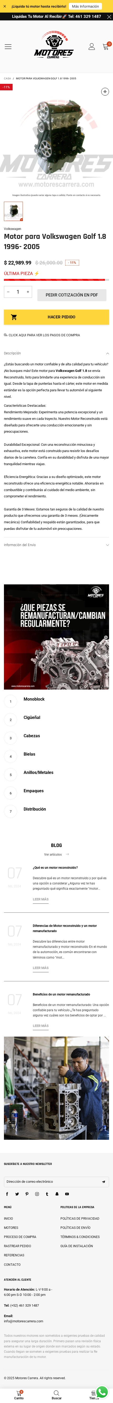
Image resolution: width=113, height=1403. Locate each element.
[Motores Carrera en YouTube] (67, 1194)
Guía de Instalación (76, 1246)
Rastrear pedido (17, 1246)
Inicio (8, 1218)
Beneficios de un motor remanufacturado (61, 994)
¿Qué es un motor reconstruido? (55, 868)
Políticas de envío (75, 1228)
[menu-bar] (11, 46)
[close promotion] (109, 16)
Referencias (14, 1255)
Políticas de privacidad (79, 1218)
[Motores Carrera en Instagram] (37, 1194)
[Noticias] (56, 1088)
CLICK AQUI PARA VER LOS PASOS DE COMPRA (44, 335)
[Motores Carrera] (54, 46)
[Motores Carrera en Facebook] (7, 1194)
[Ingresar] (92, 46)
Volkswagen (12, 229)
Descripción (12, 353)
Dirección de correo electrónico (30, 1182)
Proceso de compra (20, 1237)
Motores (11, 1228)
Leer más (41, 899)
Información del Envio (20, 545)
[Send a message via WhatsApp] (102, 1392)
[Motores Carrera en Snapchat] (57, 1194)
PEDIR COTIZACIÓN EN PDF (72, 295)
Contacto (12, 1265)
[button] (8, 292)
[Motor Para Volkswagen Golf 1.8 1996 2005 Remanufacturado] (56, 140)
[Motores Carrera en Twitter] (17, 1194)
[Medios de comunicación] (105, 92)
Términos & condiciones (80, 1237)
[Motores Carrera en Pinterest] (27, 1194)
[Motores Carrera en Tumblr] (47, 1194)
